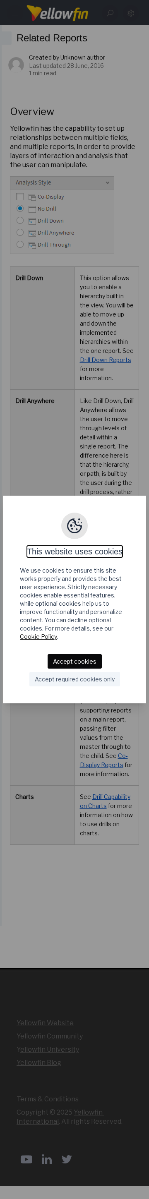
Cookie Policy (38, 636)
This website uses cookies (75, 551)
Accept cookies (74, 661)
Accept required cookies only (75, 679)
